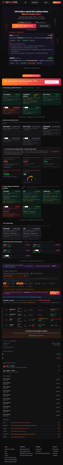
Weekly (25, 283)
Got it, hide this (55, 151)
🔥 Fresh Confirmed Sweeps (36, 273)
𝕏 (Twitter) (55, 451)
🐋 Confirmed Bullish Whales (9, 273)
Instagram (55, 453)
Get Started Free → (52, 82)
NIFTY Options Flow (25, 451)
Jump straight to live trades (32, 75)
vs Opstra (38, 451)
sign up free (30, 117)
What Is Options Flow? (10, 457)
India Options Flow (24, 449)
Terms (6, 453)
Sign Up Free (57, 2)
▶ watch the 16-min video (43, 266)
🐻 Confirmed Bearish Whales (23, 273)
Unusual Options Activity (26, 455)
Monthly (31, 283)
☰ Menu (35, 2)
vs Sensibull (39, 449)
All (4, 283)
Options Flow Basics (10, 449)
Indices (13, 283)
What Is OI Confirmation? (11, 459)
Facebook (55, 455)
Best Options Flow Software (43, 453)
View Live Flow (44, 26)
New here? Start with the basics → (14, 153)
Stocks (8, 283)
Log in (45, 2)
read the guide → (29, 266)
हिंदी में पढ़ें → (54, 266)
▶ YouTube (55, 449)
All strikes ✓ (6, 286)
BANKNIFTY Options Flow (26, 453)
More (30, 286)
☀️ (25, 2)
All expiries (19, 283)
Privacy (6, 455)
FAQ (6, 451)
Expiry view (37, 283)
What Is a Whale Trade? (10, 461)
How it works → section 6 (36, 296)
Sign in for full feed (55, 293)
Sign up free (32, 335)
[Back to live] (28, 276)
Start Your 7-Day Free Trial (24, 26)
